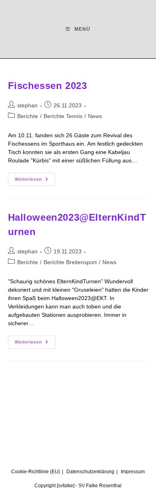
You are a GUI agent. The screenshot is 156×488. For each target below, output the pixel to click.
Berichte (27, 116)
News (95, 116)
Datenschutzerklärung (90, 471)
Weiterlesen (35, 177)
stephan (27, 105)
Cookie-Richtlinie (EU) (35, 471)
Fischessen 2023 (47, 85)
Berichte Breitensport (70, 262)
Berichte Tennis (63, 116)
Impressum (133, 471)
